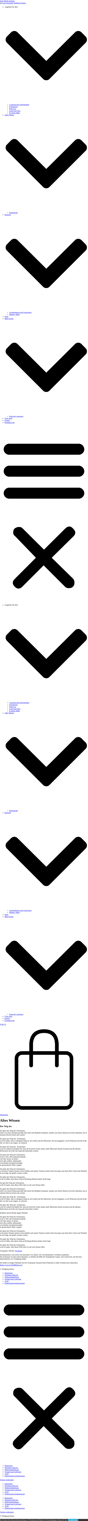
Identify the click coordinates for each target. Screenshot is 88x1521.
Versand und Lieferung (13, 1279)
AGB (7, 1281)
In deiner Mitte (14, 113)
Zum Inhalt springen (7, 1)
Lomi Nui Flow (15, 111)
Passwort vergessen (16, 416)
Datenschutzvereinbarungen (15, 1283)
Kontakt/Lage (10, 423)
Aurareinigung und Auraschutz (20, 312)
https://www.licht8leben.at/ (11, 1265)
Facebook (18, 1251)
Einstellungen (73, 1520)
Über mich (8, 418)
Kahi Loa (12, 109)
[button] (44, 513)
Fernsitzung (13, 107)
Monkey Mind (14, 314)
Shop (6, 317)
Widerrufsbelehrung (12, 1277)
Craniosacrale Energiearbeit (19, 105)
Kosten (7, 420)
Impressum (8, 1273)
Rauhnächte (13, 213)
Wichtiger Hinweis (11, 1275)
